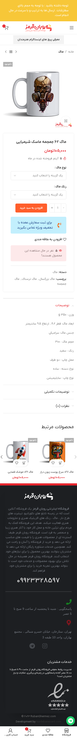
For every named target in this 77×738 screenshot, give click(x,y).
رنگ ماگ (60, 187)
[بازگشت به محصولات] (10, 52)
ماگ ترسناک (29, 279)
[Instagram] (45, 646)
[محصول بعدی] (5, 52)
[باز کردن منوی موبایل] (71, 27)
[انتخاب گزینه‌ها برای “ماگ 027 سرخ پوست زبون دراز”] (60, 463)
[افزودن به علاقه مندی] (53, 463)
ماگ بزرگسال (47, 279)
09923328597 (38, 580)
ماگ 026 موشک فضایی (20, 472)
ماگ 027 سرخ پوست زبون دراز (57, 472)
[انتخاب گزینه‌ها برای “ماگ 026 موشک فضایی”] (24, 463)
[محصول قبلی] (16, 52)
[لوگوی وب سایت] (38, 28)
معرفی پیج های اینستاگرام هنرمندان (39, 39)
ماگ (61, 52)
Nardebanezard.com (48, 722)
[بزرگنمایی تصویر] (66, 121)
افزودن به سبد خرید (31, 208)
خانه (71, 52)
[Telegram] (32, 646)
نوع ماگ (61, 168)
